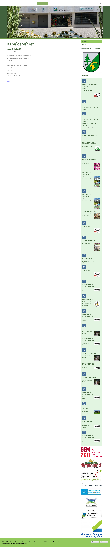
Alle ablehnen (95, 541)
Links (63, 4)
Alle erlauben (104, 541)
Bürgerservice (42, 4)
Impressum (70, 4)
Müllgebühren (85, 44)
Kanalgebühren (85, 41)
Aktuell (51, 4)
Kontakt (58, 4)
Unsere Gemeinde (30, 4)
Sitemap (77, 4)
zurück (8, 81)
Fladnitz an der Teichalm (15, 4)
